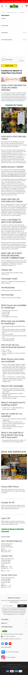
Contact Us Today (14, 105)
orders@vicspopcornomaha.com (12, 639)
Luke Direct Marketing (18, 667)
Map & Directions (5, 551)
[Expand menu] (2, 6)
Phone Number (4, 25)
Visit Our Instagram (10, 657)
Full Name (3, 18)
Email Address (14, 32)
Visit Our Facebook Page (12, 652)
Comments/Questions (14, 39)
